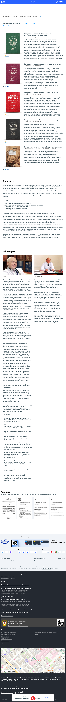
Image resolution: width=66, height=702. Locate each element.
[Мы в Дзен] (23, 552)
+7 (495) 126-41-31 (60, 1)
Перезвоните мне (59, 2)
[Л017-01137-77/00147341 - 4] (57, 508)
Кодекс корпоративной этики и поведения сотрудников (14, 612)
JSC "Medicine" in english (6, 638)
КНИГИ (30, 23)
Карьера (3, 645)
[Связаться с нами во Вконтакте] (6, 552)
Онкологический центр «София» (8, 632)
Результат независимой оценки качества (18, 626)
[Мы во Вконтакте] (35, 552)
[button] (2, 2)
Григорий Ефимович (27, 294)
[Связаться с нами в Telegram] (2, 552)
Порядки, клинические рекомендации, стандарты (13, 599)
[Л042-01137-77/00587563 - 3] (41, 508)
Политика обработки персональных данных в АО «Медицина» (16, 588)
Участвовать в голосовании (15, 623)
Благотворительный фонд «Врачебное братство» (46, 632)
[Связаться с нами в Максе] (10, 552)
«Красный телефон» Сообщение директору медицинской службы (12, 559)
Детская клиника (5, 636)
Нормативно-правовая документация (10, 598)
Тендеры (36, 634)
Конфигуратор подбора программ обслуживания (40, 559)
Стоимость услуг (61, 558)
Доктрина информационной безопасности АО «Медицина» (15, 585)
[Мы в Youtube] (27, 552)
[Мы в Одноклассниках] (31, 552)
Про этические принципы (7, 615)
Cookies (26, 696)
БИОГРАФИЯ (25, 23)
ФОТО (34, 23)
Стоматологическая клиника (8, 634)
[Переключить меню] (4, 2)
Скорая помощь (5, 641)
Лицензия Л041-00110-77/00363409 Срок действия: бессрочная (16, 574)
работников (15, 593)
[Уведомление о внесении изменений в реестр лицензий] (8, 508)
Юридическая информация (7, 596)
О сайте (3, 581)
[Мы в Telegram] (19, 552)
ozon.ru (7, 56)
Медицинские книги (6, 643)
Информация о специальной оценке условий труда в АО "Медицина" (17, 609)
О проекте (5, 25)
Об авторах (10, 25)
